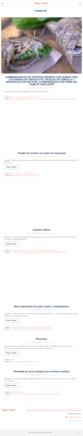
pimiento (43, 394)
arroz (12, 394)
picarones (32, 361)
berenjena (17, 394)
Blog (12, 97)
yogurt (53, 394)
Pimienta (38, 394)
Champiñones (21, 329)
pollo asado (49, 329)
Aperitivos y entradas (17, 250)
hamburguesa (18, 99)
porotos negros (57, 99)
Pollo (41, 252)
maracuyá (17, 175)
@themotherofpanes (76, 410)
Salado (37, 97)
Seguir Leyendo (12, 167)
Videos (36, 173)
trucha (37, 175)
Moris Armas (36, 88)
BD (79, 432)
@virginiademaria (76, 420)
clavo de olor (24, 361)
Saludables (50, 250)
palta (22, 175)
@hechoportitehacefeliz (49, 410)
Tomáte (48, 394)
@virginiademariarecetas (62, 410)
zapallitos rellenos (61, 252)
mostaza (26, 252)
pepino (33, 394)
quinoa (64, 99)
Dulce (12, 359)
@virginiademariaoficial (35, 410)
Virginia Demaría (35, 156)
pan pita (31, 99)
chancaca (17, 361)
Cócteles (32, 329)
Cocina (16, 97)
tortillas (52, 252)
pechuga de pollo (34, 252)
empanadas (38, 329)
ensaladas (20, 252)
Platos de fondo (29, 97)
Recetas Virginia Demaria (74, 417)
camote (12, 99)
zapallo (38, 361)
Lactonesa (25, 99)
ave (11, 252)
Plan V (17, 173)
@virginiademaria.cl (76, 413)
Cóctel (27, 329)
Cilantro (27, 394)
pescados (32, 175)
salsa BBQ (46, 252)
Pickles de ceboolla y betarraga (43, 99)
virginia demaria (71, 99)
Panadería (21, 97)
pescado (27, 175)
